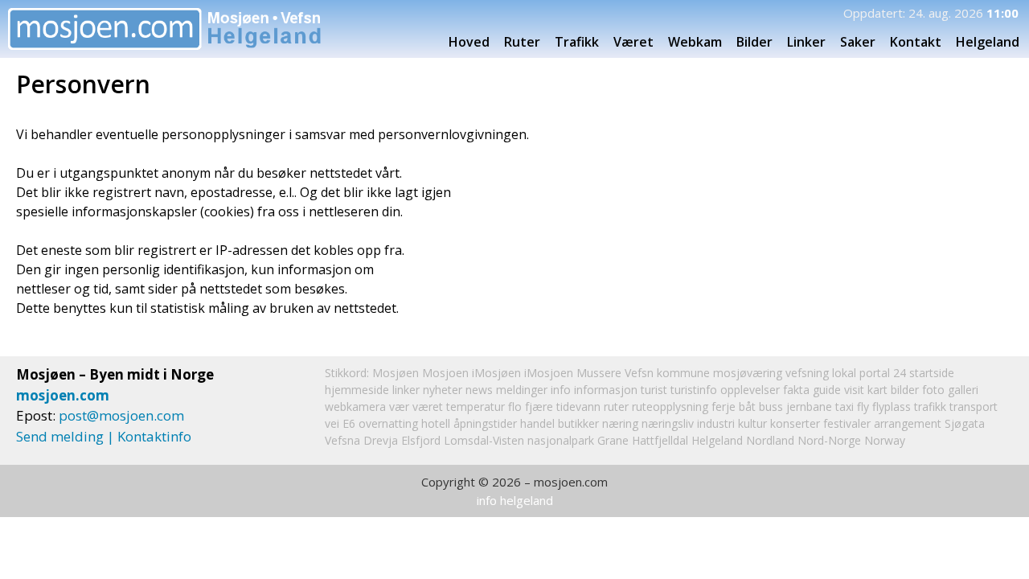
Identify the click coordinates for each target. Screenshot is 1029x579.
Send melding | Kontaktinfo (103, 436)
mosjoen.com (62, 395)
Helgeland (717, 440)
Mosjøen (395, 372)
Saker (857, 42)
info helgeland (515, 500)
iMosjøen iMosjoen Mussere (546, 372)
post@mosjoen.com (121, 415)
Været (633, 42)
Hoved (469, 42)
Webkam (695, 42)
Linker (806, 42)
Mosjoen (445, 372)
